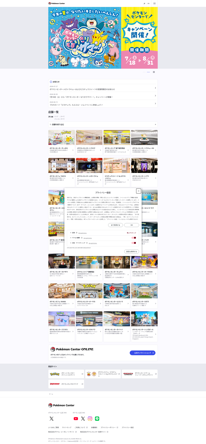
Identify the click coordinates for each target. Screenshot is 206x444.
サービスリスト (82, 233)
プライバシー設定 (128, 427)
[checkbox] (133, 238)
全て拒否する (115, 225)
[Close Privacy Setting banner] (138, 191)
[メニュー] (154, 3)
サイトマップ (66, 427)
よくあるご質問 (53, 427)
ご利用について (80, 427)
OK (132, 225)
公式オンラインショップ (142, 353)
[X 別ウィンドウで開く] (51, 418)
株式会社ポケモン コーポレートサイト (61, 432)
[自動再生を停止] (154, 72)
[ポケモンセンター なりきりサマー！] (103, 38)
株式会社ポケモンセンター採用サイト (93, 432)
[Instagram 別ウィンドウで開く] (90, 418)
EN (148, 3)
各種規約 (94, 427)
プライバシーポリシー (108, 427)
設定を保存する (131, 251)
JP (144, 3)
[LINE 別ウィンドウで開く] (97, 418)
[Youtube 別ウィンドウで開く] (76, 418)
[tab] (144, 72)
